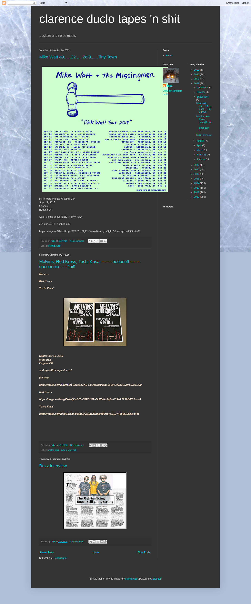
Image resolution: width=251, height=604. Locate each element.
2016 (197, 174)
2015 (197, 178)
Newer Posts (47, 552)
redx (57, 450)
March (200, 150)
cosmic (51, 246)
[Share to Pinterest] (105, 241)
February (202, 154)
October (201, 92)
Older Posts (144, 552)
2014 (197, 183)
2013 (197, 188)
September (202, 96)
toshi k (64, 450)
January (201, 159)
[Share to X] (98, 241)
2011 (197, 197)
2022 (197, 69)
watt (58, 246)
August (201, 141)
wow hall (72, 450)
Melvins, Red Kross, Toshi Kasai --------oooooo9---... (203, 123)
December (202, 87)
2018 (197, 165)
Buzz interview (53, 465)
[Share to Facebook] (101, 241)
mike (169, 85)
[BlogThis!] (94, 241)
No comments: (77, 241)
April (199, 145)
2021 (197, 74)
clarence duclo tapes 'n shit (109, 18)
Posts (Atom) (60, 558)
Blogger (157, 578)
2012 (197, 192)
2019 (197, 83)
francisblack (131, 578)
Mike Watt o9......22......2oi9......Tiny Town (78, 57)
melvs (51, 450)
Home (96, 552)
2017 (197, 169)
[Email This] (90, 241)
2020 (197, 79)
